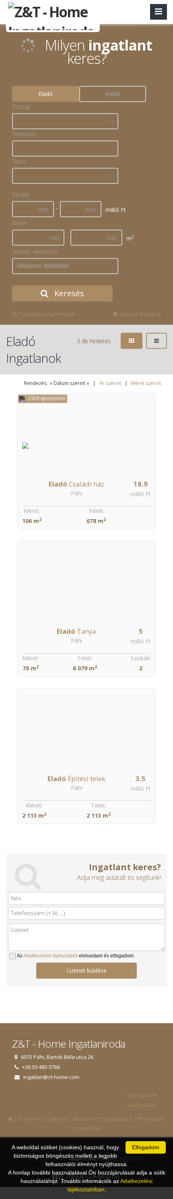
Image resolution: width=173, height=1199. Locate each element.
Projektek (28, 1119)
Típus (19, 161)
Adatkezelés (141, 1105)
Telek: (96, 511)
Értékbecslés (151, 1119)
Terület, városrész (35, 251)
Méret (19, 223)
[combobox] (65, 121)
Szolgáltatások (115, 1119)
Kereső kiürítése (139, 314)
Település (24, 134)
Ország (21, 106)
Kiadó (112, 94)
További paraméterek (46, 314)
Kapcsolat (88, 1128)
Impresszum (142, 1095)
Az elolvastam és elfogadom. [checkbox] (76, 956)
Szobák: (141, 658)
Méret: (31, 511)
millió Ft (140, 494)
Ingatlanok (56, 1119)
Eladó (45, 94)
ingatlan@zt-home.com (51, 1077)
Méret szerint (146, 383)
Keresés (68, 293)
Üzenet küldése (87, 970)
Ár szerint (110, 383)
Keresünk (83, 1119)
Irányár (20, 194)
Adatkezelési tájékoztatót (50, 956)
